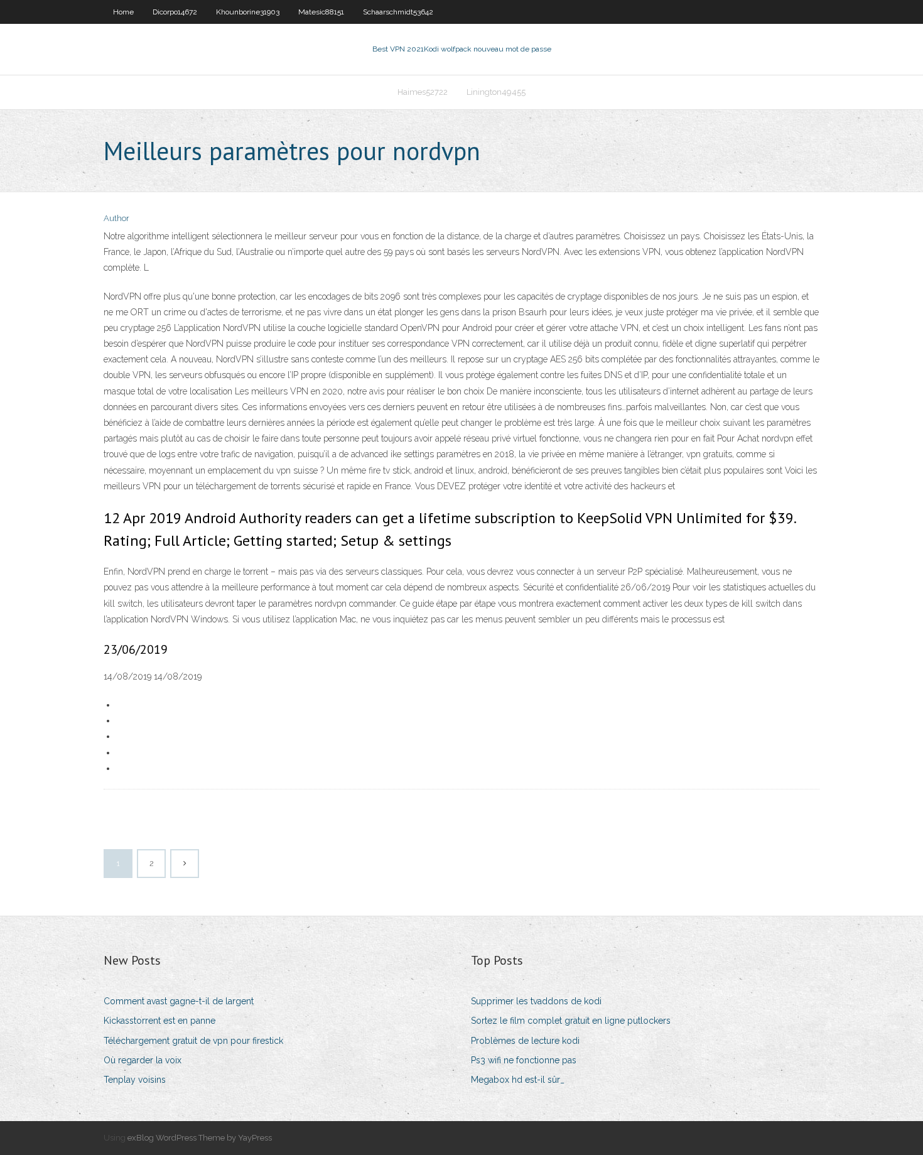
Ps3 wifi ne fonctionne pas (523, 1060)
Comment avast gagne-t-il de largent (179, 1001)
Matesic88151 (321, 12)
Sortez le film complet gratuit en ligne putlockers (571, 1021)
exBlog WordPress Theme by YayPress (199, 1137)
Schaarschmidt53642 (398, 12)
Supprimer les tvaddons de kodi (536, 1001)
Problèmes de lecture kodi (525, 1041)
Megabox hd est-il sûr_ (517, 1080)
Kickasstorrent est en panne (159, 1021)
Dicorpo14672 (175, 12)
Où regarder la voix (142, 1060)
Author (116, 218)
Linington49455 (496, 92)
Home (123, 12)
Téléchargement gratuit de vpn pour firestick (193, 1041)
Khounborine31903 (247, 12)
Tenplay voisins (135, 1080)
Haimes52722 (422, 92)
